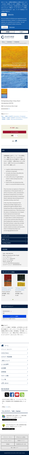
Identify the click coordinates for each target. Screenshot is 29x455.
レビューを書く (14, 316)
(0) (8, 108)
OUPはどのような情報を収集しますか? (22, 437)
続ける (4, 14)
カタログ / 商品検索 (6, 357)
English (21, 32)
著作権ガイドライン (21, 440)
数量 (12, 135)
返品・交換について (14, 447)
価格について (4, 325)
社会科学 (11, 116)
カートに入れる (14, 132)
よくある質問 (4, 364)
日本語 (7, 32)
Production (16, 41)
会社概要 (3, 368)
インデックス (5, 236)
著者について (5, 239)
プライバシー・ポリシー (7, 437)
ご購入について (5, 360)
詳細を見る (11, 14)
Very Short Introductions (17, 119)
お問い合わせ (4, 383)
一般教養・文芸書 (5, 117)
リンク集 (3, 379)
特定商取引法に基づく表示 (21, 444)
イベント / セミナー (6, 349)
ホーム (3, 41)
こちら (6, 407)
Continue (4, 27)
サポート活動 (4, 375)
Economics (9, 41)
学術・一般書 (4, 116)
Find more (12, 27)
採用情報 (3, 372)
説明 (3, 150)
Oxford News (5, 353)
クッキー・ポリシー (7, 440)
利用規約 (7, 444)
